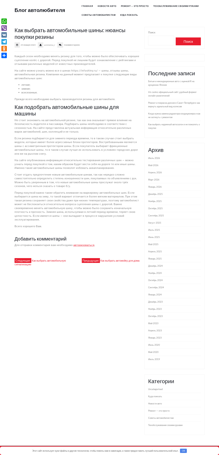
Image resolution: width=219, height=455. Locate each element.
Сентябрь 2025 (156, 215)
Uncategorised (155, 389)
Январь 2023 (155, 337)
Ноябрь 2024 (155, 273)
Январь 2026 (155, 186)
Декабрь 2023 (155, 301)
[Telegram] (4, 41)
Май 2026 (153, 165)
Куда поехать (129, 15)
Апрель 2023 (155, 330)
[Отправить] (4, 55)
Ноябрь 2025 (155, 201)
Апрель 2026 (155, 172)
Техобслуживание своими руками (176, 6)
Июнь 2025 (154, 237)
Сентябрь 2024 (156, 287)
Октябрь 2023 (155, 316)
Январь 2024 (155, 294)
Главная (87, 6)
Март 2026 (153, 179)
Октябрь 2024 (155, 280)
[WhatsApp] (4, 21)
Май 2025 (153, 244)
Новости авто (107, 6)
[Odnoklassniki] (4, 48)
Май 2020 (153, 352)
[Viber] (4, 28)
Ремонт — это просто (135, 6)
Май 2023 (153, 323)
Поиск (151, 32)
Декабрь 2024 (155, 265)
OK (183, 450)
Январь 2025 (155, 258)
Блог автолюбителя (40, 10)
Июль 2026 (154, 158)
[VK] (4, 34)
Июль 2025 (154, 230)
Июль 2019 (154, 359)
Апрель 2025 (155, 251)
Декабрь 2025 (155, 194)
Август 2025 (154, 222)
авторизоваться (83, 244)
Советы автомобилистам (99, 15)
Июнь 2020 (154, 344)
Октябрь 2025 (155, 208)
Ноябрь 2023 (155, 309)
